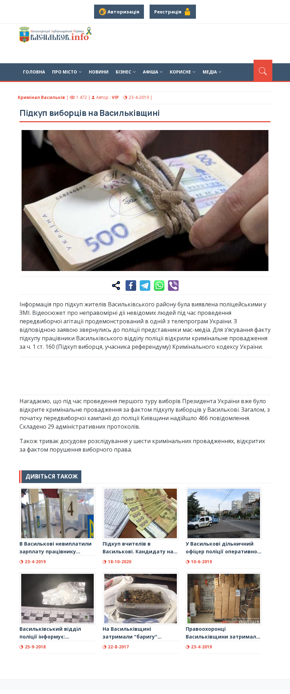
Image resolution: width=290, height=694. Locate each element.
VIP (115, 97)
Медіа (210, 72)
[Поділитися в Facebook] (131, 285)
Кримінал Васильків (41, 97)
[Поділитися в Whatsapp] (159, 285)
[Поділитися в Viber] (173, 285)
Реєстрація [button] (169, 11)
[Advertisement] (148, 375)
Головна (34, 72)
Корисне (180, 72)
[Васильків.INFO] (56, 43)
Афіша (150, 72)
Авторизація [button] (122, 11)
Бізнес (123, 72)
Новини (99, 72)
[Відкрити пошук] (263, 70)
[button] (261, 139)
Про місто (64, 72)
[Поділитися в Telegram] (145, 285)
